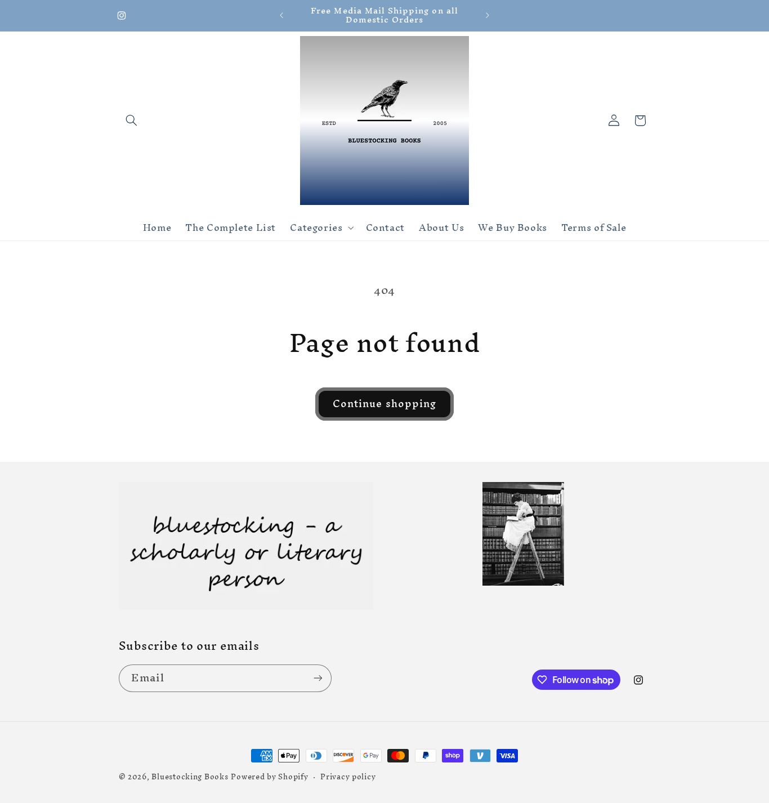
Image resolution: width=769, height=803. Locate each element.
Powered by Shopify (269, 776)
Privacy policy (347, 776)
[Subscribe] (317, 678)
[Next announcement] (487, 15)
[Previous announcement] (281, 15)
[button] (132, 120)
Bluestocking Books (189, 776)
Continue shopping (384, 403)
